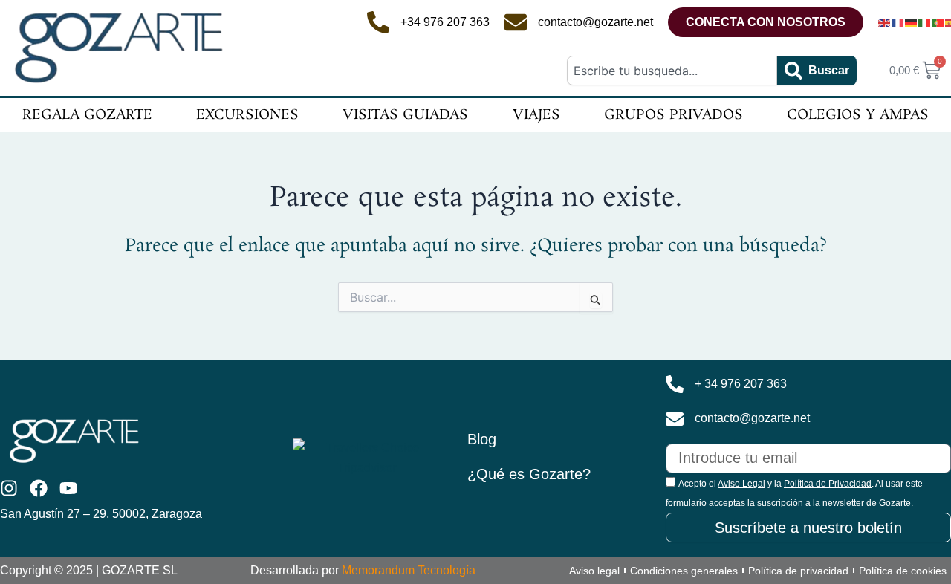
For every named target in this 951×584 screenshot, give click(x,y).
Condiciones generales (684, 571)
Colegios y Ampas (858, 115)
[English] (885, 22)
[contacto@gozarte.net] (515, 22)
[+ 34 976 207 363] (675, 384)
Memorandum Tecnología (409, 570)
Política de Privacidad (828, 483)
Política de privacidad (798, 571)
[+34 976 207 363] (378, 22)
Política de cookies (903, 571)
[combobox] (671, 70)
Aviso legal (594, 571)
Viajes (536, 115)
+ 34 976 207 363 (741, 383)
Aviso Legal (741, 483)
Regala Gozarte (87, 115)
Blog (481, 439)
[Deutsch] (911, 22)
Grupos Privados (673, 115)
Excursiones (247, 115)
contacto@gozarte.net (595, 22)
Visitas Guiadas (405, 115)
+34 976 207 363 (445, 22)
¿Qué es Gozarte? (529, 474)
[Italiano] (925, 22)
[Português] (938, 22)
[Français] (898, 22)
